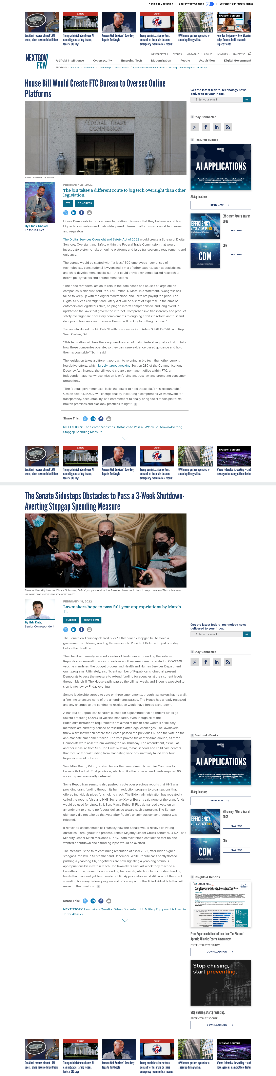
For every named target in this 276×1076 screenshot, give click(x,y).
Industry (75, 67)
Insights (222, 54)
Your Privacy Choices (191, 3)
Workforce (89, 67)
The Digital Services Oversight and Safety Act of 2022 (101, 239)
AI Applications (199, 196)
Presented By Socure (204, 1018)
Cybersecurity (102, 60)
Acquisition (207, 60)
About (208, 54)
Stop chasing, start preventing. (208, 1012)
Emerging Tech (131, 60)
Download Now (217, 952)
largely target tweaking (114, 365)
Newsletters (159, 54)
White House (122, 67)
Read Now (217, 205)
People (185, 60)
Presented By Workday (205, 945)
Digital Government (237, 60)
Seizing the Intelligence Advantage (188, 67)
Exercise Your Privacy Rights (236, 3)
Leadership (105, 67)
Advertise (239, 54)
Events (177, 54)
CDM (225, 245)
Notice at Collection (161, 3)
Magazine (193, 54)
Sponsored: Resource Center (149, 67)
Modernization (161, 60)
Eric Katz (35, 622)
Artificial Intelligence (70, 60)
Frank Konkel (38, 226)
